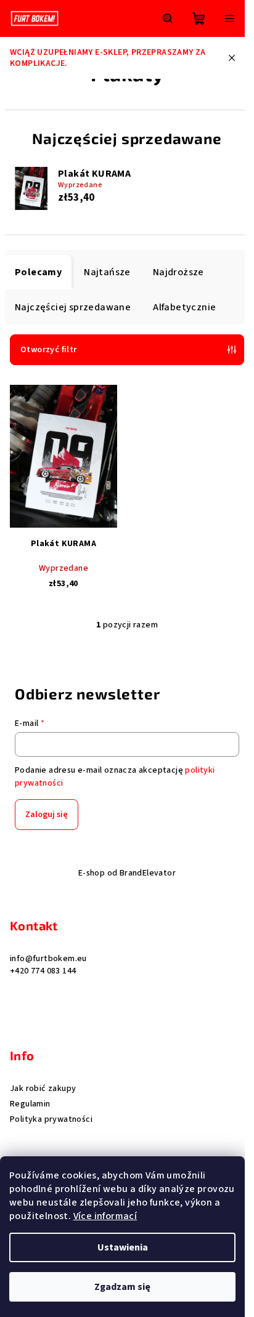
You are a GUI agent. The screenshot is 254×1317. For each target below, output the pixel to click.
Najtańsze (107, 272)
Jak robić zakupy (43, 1088)
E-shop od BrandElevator (127, 873)
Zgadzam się (122, 1287)
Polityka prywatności (51, 1119)
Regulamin (30, 1104)
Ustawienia (122, 1247)
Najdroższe (178, 272)
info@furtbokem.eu (48, 959)
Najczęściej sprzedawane (73, 307)
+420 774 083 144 (43, 971)
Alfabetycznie (184, 307)
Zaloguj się (46, 814)
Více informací (105, 1216)
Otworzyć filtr (48, 350)
